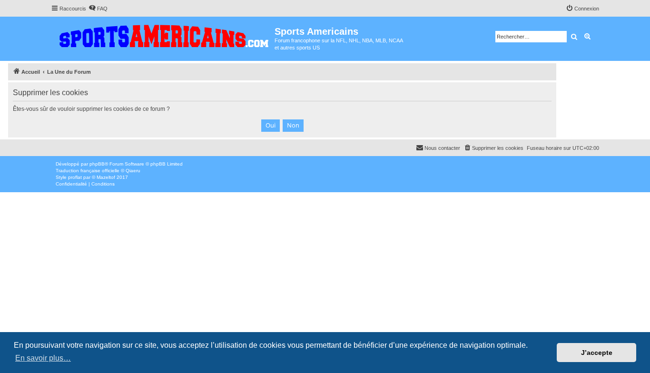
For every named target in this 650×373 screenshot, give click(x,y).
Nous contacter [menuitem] (442, 148)
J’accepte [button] (596, 352)
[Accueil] (163, 34)
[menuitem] (98, 8)
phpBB (97, 164)
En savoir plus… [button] (43, 358)
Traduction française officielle (87, 170)
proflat (75, 177)
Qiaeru (133, 170)
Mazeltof (106, 177)
